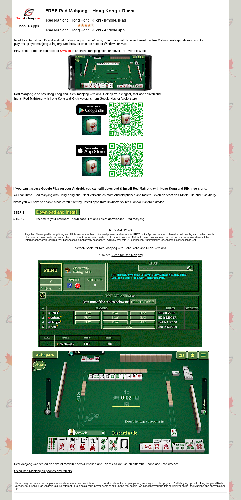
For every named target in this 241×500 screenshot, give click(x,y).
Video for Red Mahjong (127, 255)
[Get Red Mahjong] (57, 214)
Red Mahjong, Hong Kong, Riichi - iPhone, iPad (86, 20)
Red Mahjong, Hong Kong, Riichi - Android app (85, 30)
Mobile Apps (28, 26)
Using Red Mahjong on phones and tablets (43, 471)
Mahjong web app (169, 40)
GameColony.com (98, 40)
